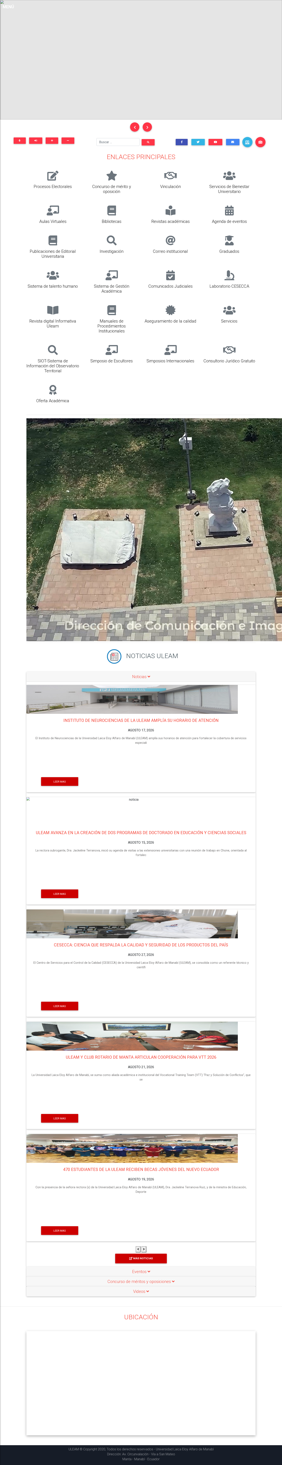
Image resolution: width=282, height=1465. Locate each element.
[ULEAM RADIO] (260, 142)
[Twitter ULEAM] (198, 142)
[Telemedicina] (247, 142)
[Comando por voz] (20, 140)
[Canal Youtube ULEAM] (215, 142)
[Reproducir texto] (35, 140)
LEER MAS (59, 781)
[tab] (141, 677)
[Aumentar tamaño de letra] (52, 140)
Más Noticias (143, 1258)
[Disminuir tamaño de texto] (68, 140)
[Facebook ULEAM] (182, 142)
